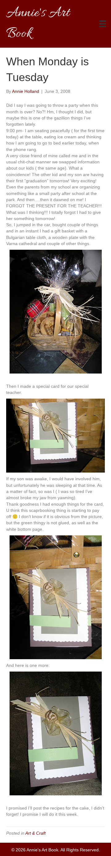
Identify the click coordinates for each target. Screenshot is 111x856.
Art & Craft (35, 833)
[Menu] (102, 24)
